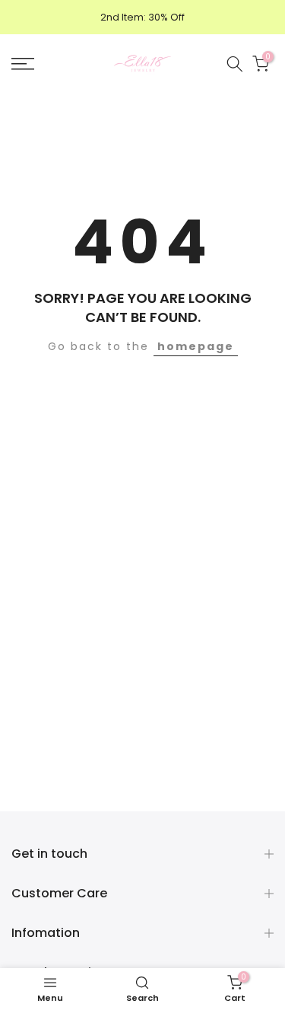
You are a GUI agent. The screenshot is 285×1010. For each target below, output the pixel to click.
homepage (195, 346)
